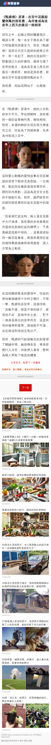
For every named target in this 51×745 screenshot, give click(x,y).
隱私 (26, 741)
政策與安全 (14, 741)
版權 (30, 741)
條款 (21, 741)
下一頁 (25, 387)
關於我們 (5, 741)
